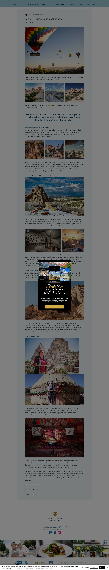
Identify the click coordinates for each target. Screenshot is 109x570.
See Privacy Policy (47, 568)
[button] (69, 261)
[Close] (107, 567)
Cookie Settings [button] (85, 567)
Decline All (94, 567)
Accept (102, 567)
